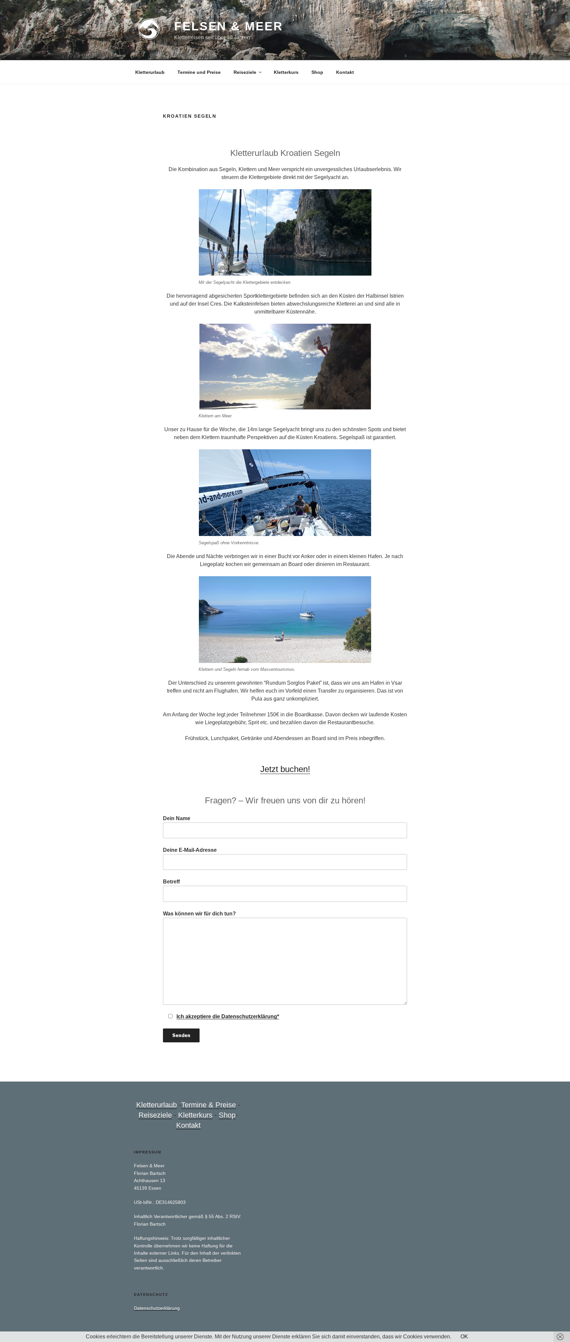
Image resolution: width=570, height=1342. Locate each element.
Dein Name (176, 818)
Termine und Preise (199, 72)
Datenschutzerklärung (157, 1308)
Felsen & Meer (228, 26)
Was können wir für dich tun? (199, 913)
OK (464, 1336)
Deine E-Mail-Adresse (190, 850)
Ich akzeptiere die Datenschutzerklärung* (227, 1016)
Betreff (171, 881)
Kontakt (345, 72)
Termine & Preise (208, 1105)
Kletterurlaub (150, 72)
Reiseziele (245, 72)
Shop (317, 72)
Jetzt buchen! (285, 769)
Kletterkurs (286, 72)
